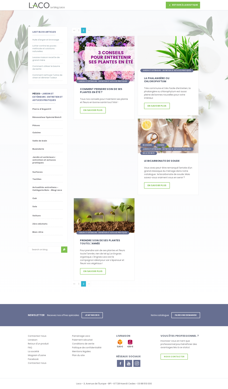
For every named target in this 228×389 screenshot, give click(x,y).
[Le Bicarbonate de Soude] (168, 136)
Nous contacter (174, 356)
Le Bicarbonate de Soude (162, 161)
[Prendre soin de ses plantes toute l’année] (104, 215)
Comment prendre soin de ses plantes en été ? (101, 90)
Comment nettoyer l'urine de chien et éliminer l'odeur (47, 76)
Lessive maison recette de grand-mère (46, 59)
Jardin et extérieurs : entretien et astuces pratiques (103, 81)
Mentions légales (81, 351)
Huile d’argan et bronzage (45, 39)
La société (33, 351)
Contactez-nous (37, 335)
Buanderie (147, 145)
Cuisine (160, 145)
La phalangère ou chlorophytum (157, 79)
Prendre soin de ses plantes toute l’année (100, 242)
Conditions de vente (83, 343)
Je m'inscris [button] (92, 315)
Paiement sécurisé (82, 339)
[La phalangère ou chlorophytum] (168, 53)
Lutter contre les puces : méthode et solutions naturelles (44, 48)
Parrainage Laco (81, 335)
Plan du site (78, 355)
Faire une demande (186, 315)
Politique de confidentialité (86, 347)
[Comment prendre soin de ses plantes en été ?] (104, 58)
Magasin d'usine (37, 355)
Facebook (33, 359)
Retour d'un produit (38, 343)
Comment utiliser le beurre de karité (46, 67)
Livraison (32, 339)
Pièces (36, 93)
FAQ (30, 347)
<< (74, 30)
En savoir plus (92, 110)
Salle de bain (149, 153)
